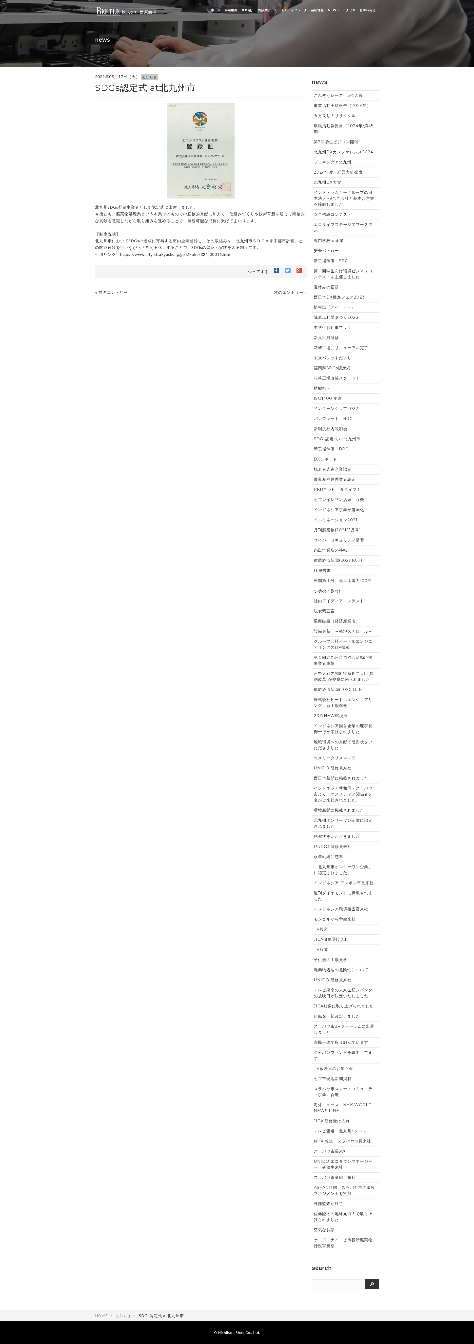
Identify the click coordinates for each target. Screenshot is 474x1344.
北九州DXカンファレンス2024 (343, 152)
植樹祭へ (322, 388)
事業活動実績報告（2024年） (342, 105)
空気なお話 (324, 1229)
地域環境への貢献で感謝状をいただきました (343, 745)
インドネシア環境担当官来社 (341, 909)
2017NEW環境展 (331, 715)
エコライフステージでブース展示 (343, 227)
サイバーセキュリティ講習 (339, 540)
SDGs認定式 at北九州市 (337, 439)
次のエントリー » (290, 292)
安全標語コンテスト (333, 214)
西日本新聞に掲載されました (341, 778)
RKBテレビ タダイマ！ (337, 489)
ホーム (216, 10)
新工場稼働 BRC (331, 449)
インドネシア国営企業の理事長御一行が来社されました (343, 728)
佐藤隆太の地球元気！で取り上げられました (343, 1216)
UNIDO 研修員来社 (333, 768)
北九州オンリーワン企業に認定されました (343, 823)
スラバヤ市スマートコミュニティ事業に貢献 (343, 1091)
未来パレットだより (333, 358)
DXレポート (325, 459)
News (333, 10)
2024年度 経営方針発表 (338, 172)
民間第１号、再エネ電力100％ (343, 580)
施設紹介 (264, 10)
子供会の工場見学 (330, 959)
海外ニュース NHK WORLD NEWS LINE (343, 1108)
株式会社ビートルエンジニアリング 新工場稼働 (343, 702)
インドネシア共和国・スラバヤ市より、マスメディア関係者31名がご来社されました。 (343, 794)
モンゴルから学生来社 (335, 919)
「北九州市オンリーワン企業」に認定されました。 (343, 869)
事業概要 (231, 10)
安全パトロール (328, 250)
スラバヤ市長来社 (330, 1151)
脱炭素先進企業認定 (333, 469)
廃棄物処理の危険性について (341, 969)
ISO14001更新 (328, 398)
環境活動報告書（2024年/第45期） (344, 128)
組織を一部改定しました (337, 1016)
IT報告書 (322, 570)
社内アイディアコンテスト (339, 601)
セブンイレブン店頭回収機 (339, 499)
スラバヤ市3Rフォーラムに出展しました (344, 1029)
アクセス (349, 10)
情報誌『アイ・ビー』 (335, 307)
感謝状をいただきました (337, 836)
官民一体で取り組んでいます (341, 1042)
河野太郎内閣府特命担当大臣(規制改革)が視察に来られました (344, 676)
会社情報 (317, 10)
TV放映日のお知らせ (333, 1068)
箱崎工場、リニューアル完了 (341, 347)
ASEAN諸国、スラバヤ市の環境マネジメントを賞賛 (344, 1190)
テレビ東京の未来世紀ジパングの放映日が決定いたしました (343, 993)
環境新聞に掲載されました (339, 810)
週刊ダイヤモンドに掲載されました (343, 896)
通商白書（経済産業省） (337, 621)
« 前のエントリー (111, 292)
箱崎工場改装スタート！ (337, 378)
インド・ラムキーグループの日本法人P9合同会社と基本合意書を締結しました (344, 198)
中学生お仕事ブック (333, 327)
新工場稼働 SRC (331, 261)
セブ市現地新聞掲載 (333, 1078)
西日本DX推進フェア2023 (339, 297)
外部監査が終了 (328, 1203)
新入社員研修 (326, 337)
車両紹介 (247, 10)
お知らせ (149, 77)
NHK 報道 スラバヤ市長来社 (342, 1141)
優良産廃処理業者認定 (335, 479)
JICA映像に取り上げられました (344, 1006)
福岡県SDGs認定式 (332, 368)
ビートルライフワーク (291, 10)
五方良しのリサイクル (335, 115)
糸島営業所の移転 (330, 550)
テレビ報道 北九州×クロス (340, 1131)
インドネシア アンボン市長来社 (344, 883)
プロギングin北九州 (332, 162)
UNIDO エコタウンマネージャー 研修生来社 (343, 1164)
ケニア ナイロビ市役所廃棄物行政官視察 (343, 1243)
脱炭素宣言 (324, 611)
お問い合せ (367, 10)
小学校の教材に (328, 590)
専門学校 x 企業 (329, 240)
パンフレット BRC (333, 418)
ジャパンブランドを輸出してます (343, 1055)
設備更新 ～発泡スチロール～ (343, 631)
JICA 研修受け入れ (332, 1121)
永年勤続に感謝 (328, 856)
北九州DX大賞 (329, 182)
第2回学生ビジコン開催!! (337, 142)
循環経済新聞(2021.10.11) (338, 560)
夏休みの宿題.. (327, 287)
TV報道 (321, 929)
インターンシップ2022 (336, 408)
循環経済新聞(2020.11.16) (338, 689)
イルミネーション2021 (335, 520)
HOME (101, 1316)
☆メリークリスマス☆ (335, 758)
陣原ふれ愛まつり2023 (336, 317)
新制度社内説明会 (330, 428)
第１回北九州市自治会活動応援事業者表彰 (343, 660)
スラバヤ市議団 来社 (335, 1177)
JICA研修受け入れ (331, 939)
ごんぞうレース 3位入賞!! (339, 95)
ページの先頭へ (463, 1333)
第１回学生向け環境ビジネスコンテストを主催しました (343, 274)
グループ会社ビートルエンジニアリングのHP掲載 (343, 644)
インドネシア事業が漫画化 (339, 509)
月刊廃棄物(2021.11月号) (337, 530)
